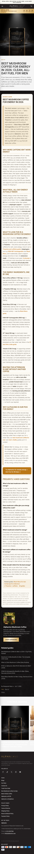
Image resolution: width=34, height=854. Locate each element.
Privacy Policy (5, 805)
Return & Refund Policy (7, 813)
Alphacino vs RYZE (6, 796)
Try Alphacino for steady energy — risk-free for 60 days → (16, 471)
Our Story (3, 783)
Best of (3, 59)
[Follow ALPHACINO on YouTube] (20, 772)
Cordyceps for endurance (12, 584)
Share (3, 692)
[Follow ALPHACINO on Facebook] (3, 772)
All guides (22, 586)
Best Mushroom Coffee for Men (9, 791)
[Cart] (31, 6)
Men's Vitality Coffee (6, 793)
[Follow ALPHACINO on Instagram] (15, 772)
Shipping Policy (5, 811)
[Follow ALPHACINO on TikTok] (7, 772)
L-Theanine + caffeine (11, 586)
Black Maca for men (20, 582)
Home (2, 777)
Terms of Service (5, 808)
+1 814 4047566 (9, 831)
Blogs (2, 780)
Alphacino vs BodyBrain (7, 799)
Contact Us (4, 785)
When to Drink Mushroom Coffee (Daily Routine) (15, 662)
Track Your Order (5, 788)
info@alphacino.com (10, 833)
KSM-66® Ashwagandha (16, 251)
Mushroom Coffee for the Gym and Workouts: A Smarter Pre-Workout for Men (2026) (14, 745)
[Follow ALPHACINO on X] (11, 772)
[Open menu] (2, 6)
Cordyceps (26, 258)
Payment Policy (5, 816)
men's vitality (13, 440)
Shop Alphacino (11, 639)
